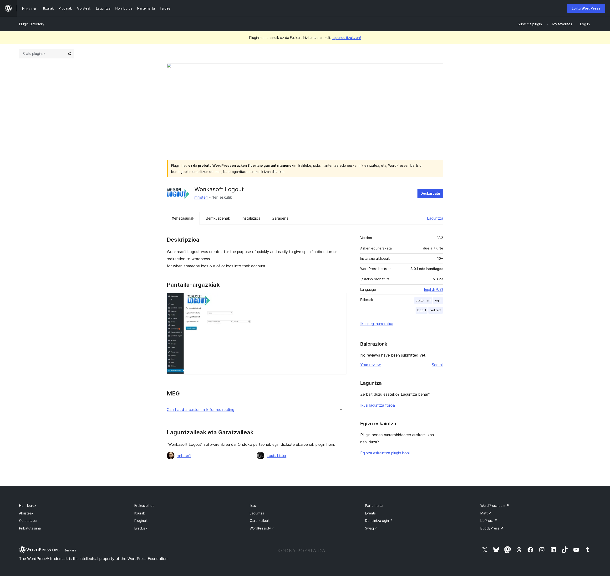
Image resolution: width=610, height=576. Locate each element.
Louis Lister (276, 455)
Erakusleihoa (144, 505)
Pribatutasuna (30, 528)
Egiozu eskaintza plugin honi (385, 453)
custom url (423, 300)
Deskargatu (430, 193)
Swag (371, 528)
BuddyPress (491, 528)
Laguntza (435, 218)
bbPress (489, 521)
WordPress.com (494, 505)
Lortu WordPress (586, 8)
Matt (486, 513)
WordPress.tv (262, 528)
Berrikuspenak (218, 218)
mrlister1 (201, 197)
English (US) (433, 289)
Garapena (280, 218)
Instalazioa (250, 218)
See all (437, 364)
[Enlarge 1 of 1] (340, 299)
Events (370, 513)
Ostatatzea (28, 521)
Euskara (70, 550)
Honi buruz (27, 505)
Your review (370, 364)
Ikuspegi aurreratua (376, 323)
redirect (435, 310)
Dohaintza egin (379, 521)
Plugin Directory (31, 24)
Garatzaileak (260, 521)
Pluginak (141, 521)
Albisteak (26, 513)
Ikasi (253, 505)
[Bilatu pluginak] (69, 53)
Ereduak (140, 528)
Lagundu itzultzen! (346, 38)
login (437, 300)
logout (421, 310)
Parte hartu (374, 505)
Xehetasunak (183, 218)
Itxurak (139, 513)
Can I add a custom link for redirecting (200, 409)
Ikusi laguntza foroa (377, 405)
